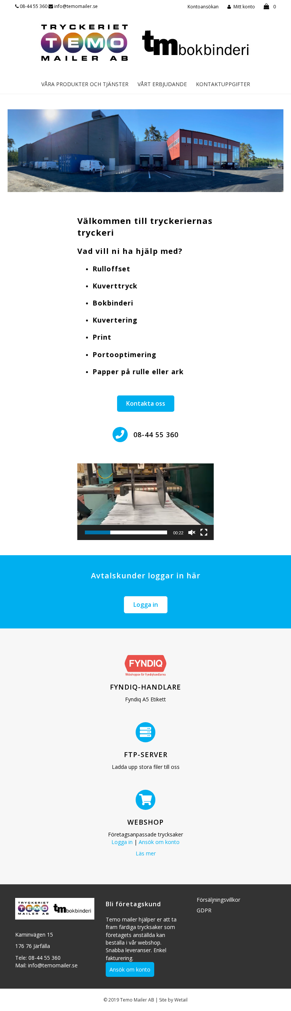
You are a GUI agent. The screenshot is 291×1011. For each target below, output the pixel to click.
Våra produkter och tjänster (84, 84)
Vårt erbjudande (162, 84)
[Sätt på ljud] (192, 532)
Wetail (181, 1000)
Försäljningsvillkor (218, 899)
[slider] (126, 532)
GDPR (204, 910)
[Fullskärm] (204, 532)
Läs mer (146, 853)
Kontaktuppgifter (223, 84)
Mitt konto (244, 6)
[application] (145, 501)
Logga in (122, 842)
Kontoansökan (203, 6)
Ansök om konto (159, 842)
